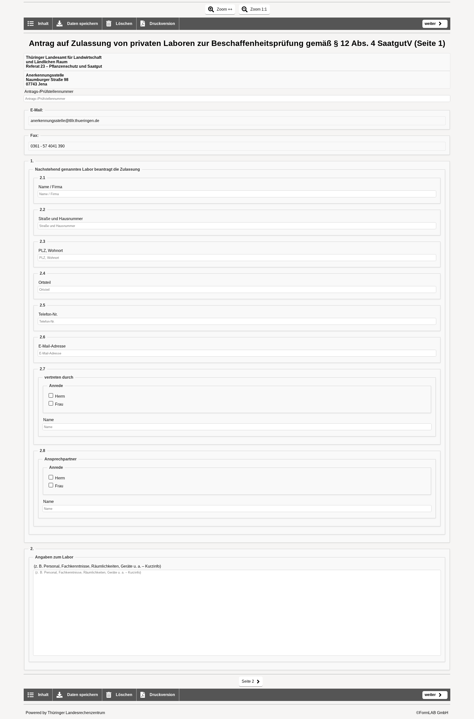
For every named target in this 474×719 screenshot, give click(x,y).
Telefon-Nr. (48, 314)
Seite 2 (248, 681)
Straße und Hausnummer (61, 219)
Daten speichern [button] (82, 23)
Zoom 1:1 (258, 9)
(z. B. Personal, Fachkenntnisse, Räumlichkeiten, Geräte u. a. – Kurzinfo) (97, 566)
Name (48, 420)
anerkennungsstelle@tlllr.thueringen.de (65, 121)
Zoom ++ (224, 9)
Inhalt (42, 23)
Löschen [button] (123, 23)
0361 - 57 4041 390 (48, 146)
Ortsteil (45, 282)
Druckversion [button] (162, 23)
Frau (59, 404)
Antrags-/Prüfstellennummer (48, 91)
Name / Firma (50, 187)
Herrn (60, 396)
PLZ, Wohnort (51, 250)
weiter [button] (431, 23)
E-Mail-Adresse (52, 346)
